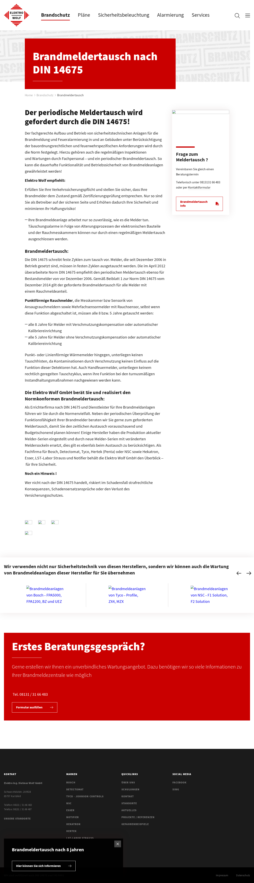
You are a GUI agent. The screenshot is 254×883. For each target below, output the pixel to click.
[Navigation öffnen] (247, 16)
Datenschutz (243, 875)
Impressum (222, 875)
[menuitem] (55, 15)
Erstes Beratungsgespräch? (78, 646)
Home (29, 95)
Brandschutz (45, 95)
